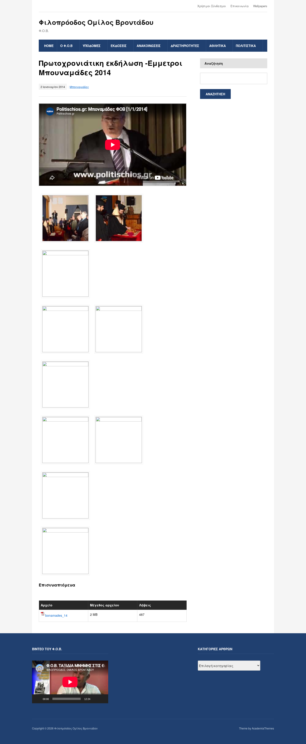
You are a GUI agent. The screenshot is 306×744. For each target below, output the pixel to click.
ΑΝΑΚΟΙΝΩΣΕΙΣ (149, 45)
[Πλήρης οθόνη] (102, 699)
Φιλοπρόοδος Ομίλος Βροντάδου (96, 22)
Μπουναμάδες (79, 87)
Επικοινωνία (240, 6)
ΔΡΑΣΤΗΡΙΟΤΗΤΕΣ (185, 45)
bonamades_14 (56, 615)
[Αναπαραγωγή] (38, 699)
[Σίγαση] (95, 699)
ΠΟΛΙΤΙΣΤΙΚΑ (246, 45)
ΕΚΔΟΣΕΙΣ (119, 45)
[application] (70, 682)
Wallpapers (260, 6)
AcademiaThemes (263, 728)
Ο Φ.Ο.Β (66, 45)
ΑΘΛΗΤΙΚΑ (217, 45)
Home (49, 45)
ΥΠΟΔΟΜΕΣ (92, 45)
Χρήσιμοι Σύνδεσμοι (211, 6)
